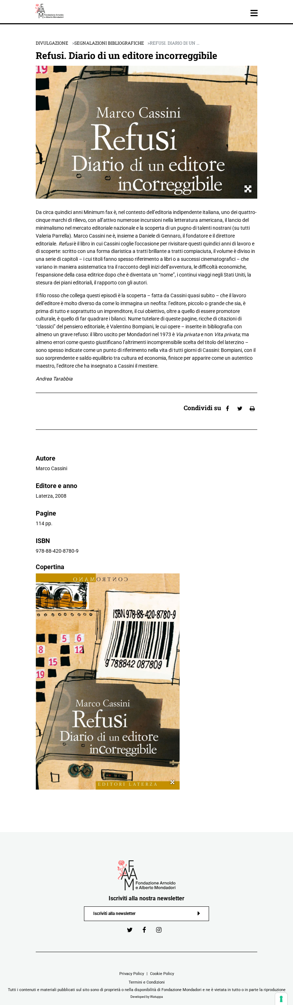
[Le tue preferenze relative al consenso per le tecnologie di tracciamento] (281, 999)
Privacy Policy (131, 973)
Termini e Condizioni (147, 982)
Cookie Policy (162, 973)
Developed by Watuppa (146, 997)
